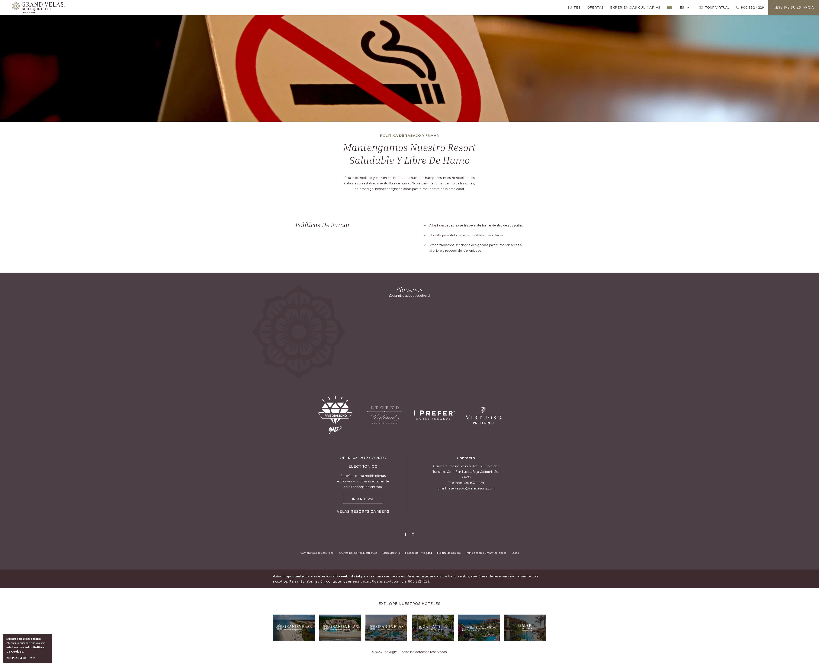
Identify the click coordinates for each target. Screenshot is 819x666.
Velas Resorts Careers (363, 512)
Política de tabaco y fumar (409, 135)
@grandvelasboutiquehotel (409, 296)
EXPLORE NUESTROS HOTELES (409, 604)
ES (682, 7)
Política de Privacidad (418, 552)
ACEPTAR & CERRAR (20, 658)
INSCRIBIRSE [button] (367, 500)
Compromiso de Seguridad (317, 552)
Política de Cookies (448, 552)
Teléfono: (466, 483)
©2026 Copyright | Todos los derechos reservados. (409, 652)
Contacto (466, 458)
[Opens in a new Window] (294, 628)
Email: (466, 488)
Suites (574, 7)
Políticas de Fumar (322, 225)
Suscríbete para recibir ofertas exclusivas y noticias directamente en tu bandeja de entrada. (363, 481)
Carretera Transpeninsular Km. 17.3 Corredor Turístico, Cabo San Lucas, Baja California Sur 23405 (466, 471)
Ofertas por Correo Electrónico (358, 552)
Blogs (515, 552)
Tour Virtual (717, 7)
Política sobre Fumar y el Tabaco (486, 552)
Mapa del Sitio (391, 552)
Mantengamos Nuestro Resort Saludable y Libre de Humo (409, 153)
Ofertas (595, 7)
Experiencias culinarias (635, 7)
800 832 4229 (752, 7)
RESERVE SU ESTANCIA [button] (793, 7)
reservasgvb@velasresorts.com (471, 488)
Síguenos (409, 289)
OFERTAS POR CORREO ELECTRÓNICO (363, 462)
